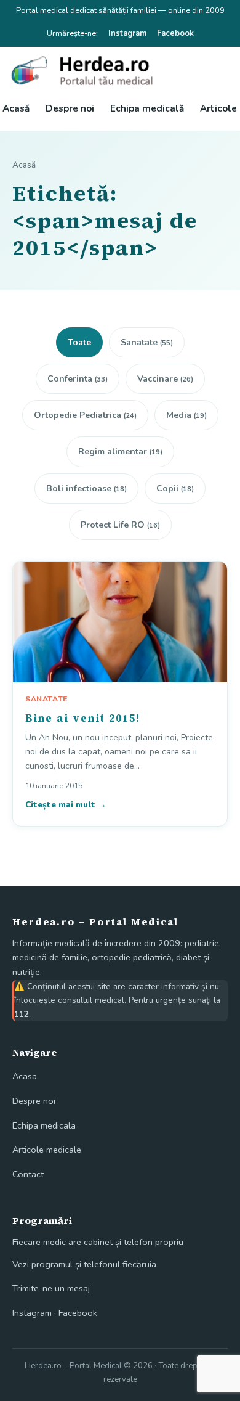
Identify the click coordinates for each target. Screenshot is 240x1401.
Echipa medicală (147, 108)
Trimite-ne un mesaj (51, 1288)
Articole (218, 108)
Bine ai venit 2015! (82, 718)
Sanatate (147, 342)
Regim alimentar (120, 451)
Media (186, 415)
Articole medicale (46, 1149)
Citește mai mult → (65, 805)
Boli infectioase (86, 488)
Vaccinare (165, 379)
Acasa (24, 1076)
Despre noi (70, 108)
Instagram (127, 33)
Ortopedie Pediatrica (85, 415)
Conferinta (77, 379)
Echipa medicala (44, 1125)
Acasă (16, 108)
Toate (79, 342)
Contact (28, 1174)
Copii (175, 488)
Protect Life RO (120, 525)
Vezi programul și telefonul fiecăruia (84, 1264)
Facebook (175, 33)
